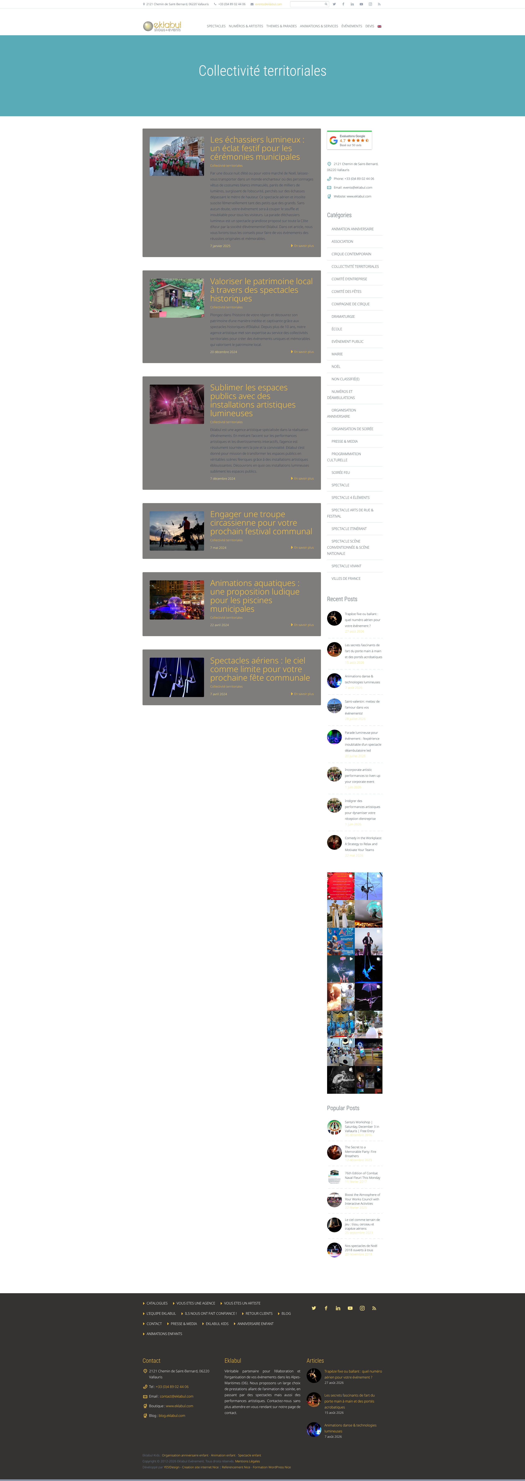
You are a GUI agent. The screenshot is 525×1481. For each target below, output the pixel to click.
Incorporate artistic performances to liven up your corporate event (362, 776)
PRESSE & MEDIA (184, 1323)
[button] (341, 886)
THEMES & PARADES (281, 26)
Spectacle (340, 485)
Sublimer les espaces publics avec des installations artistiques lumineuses (253, 400)
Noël (336, 366)
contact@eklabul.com (176, 1396)
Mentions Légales (247, 1461)
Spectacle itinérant (349, 528)
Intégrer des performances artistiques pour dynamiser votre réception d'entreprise (362, 810)
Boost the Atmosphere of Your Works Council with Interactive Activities (362, 1199)
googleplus (361, 4)
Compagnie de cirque (351, 304)
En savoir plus (303, 246)
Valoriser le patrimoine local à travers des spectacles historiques (261, 289)
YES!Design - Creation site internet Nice (191, 1467)
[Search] (326, 4)
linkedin (352, 4)
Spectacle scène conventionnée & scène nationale (348, 547)
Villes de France (346, 578)
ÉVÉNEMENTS (351, 26)
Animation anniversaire (353, 229)
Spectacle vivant (346, 566)
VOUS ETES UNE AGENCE (196, 1303)
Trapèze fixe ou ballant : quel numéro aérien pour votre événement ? (362, 620)
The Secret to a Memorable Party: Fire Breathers (360, 1151)
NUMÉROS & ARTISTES (246, 26)
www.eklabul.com (359, 196)
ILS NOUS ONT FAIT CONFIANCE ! (211, 1313)
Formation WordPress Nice (272, 1467)
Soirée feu (341, 472)
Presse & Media (345, 441)
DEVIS (369, 26)
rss (379, 4)
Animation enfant (223, 1455)
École (337, 329)
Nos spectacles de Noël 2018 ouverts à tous (361, 1248)
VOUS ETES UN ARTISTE (242, 1303)
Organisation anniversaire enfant (185, 1455)
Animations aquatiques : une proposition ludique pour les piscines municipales (255, 595)
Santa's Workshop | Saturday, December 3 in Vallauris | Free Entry (362, 1126)
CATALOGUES (157, 1303)
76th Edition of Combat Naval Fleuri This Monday (362, 1175)
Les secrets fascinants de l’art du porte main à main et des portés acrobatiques (363, 651)
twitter (334, 4)
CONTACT (154, 1323)
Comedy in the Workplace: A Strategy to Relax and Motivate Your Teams (363, 844)
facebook (343, 4)
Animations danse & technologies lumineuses (362, 679)
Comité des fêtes (346, 291)
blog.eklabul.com (172, 1415)
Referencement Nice (236, 1467)
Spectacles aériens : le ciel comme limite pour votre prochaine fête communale (260, 669)
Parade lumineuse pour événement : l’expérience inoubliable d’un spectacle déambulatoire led (363, 741)
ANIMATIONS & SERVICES (319, 26)
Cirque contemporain (351, 254)
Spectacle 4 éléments (351, 497)
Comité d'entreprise (349, 279)
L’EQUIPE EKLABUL (161, 1313)
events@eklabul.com (268, 4)
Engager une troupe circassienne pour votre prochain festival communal (261, 522)
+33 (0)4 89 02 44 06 (172, 1386)
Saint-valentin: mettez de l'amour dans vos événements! (362, 707)
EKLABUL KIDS (217, 1323)
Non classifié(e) (346, 379)
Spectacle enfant (249, 1455)
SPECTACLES (216, 26)
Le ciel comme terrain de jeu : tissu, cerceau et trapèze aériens (362, 1224)
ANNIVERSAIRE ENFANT (255, 1323)
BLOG (286, 1313)
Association (342, 241)
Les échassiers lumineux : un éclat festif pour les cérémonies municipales (257, 148)
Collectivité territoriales (226, 165)
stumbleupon (370, 4)
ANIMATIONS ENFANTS (164, 1333)
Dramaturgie (343, 316)
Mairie (337, 354)
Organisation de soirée (352, 428)
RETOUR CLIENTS (259, 1313)
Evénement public (348, 341)
